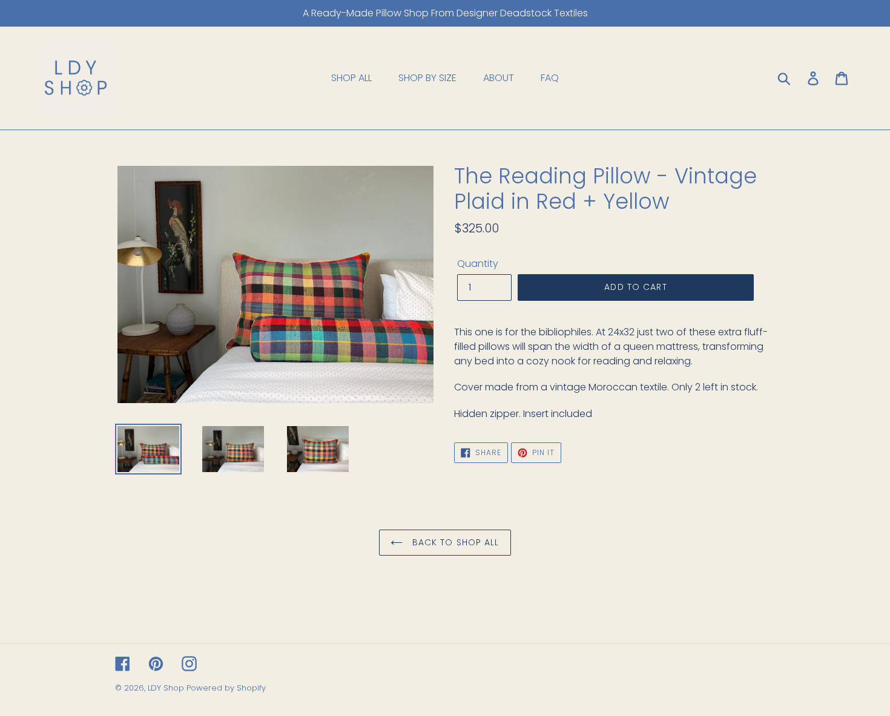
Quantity (477, 264)
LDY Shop (167, 688)
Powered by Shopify (226, 688)
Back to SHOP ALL (454, 542)
